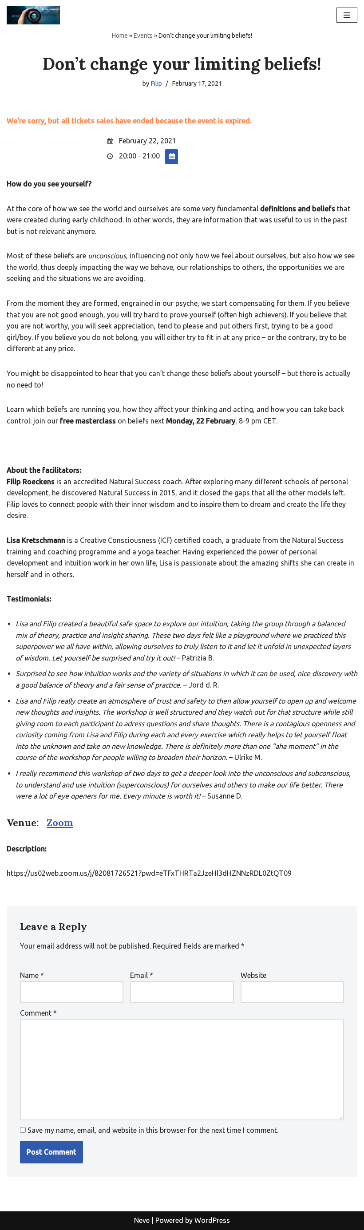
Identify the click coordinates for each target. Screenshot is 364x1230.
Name (32, 975)
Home (120, 35)
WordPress (212, 1220)
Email (141, 975)
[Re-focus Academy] (33, 15)
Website (253, 975)
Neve (142, 1220)
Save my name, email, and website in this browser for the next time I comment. (153, 1130)
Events (143, 35)
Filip (156, 83)
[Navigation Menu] (346, 15)
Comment (38, 1013)
